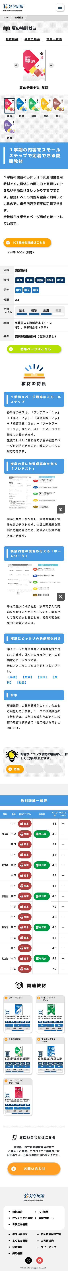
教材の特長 (32, 39)
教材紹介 (19, 17)
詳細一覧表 (54, 39)
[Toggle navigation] (60, 7)
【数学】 (28, 677)
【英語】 (13, 677)
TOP (5, 17)
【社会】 (22, 682)
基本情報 (12, 39)
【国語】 (42, 677)
